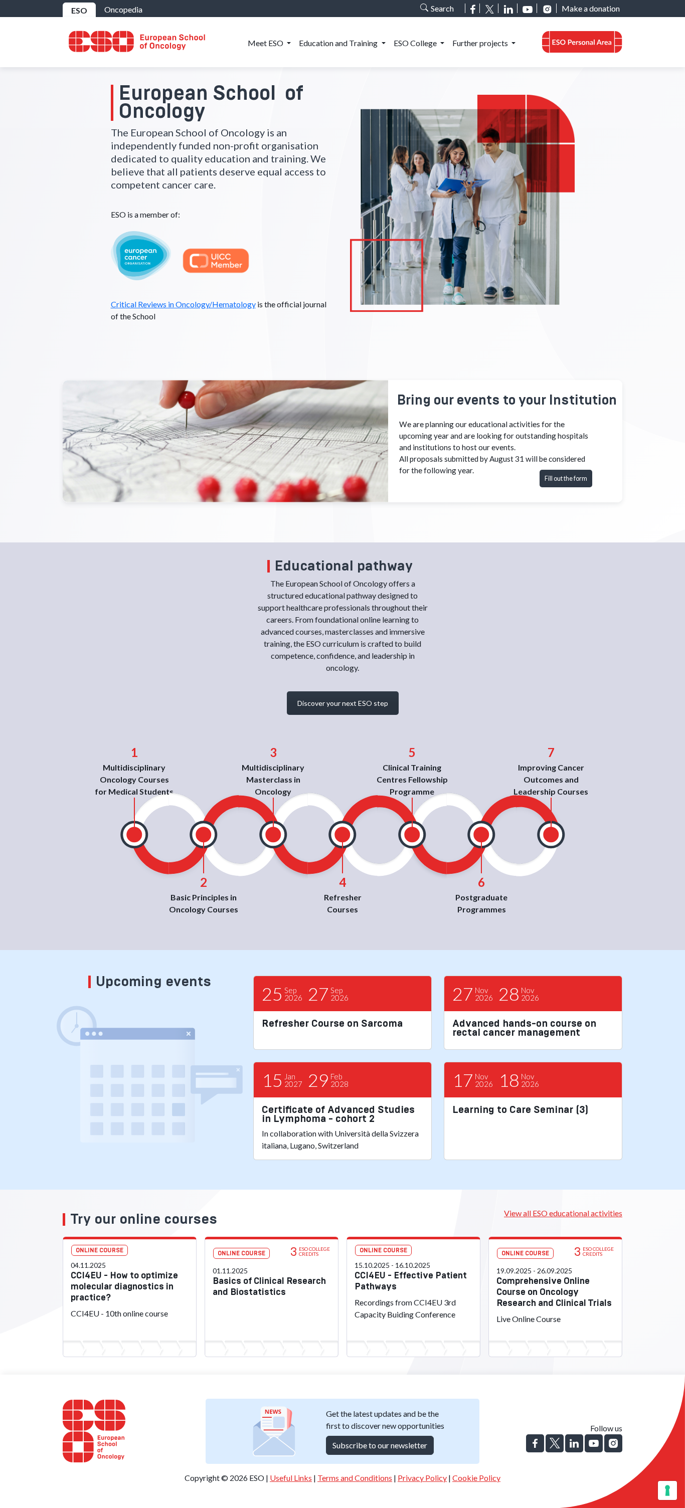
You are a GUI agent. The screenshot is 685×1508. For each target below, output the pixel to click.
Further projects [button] (480, 43)
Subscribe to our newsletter (379, 1445)
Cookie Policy (476, 1477)
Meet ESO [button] (266, 43)
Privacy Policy (422, 1477)
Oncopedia (123, 9)
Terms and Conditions (354, 1477)
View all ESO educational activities (563, 1213)
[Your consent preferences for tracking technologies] (667, 1490)
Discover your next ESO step (342, 703)
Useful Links (291, 1477)
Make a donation (591, 8)
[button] (582, 42)
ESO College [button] (416, 43)
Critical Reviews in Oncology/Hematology (183, 304)
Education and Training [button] (339, 43)
